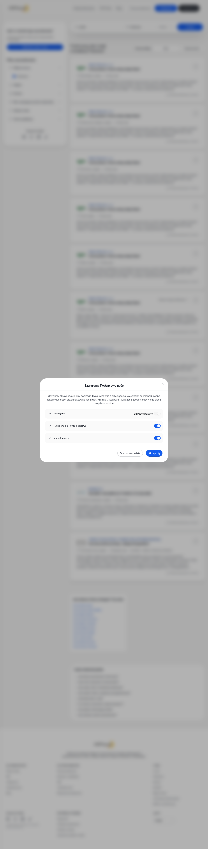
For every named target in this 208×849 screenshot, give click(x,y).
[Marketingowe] (157, 438)
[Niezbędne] (157, 413)
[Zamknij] (163, 383)
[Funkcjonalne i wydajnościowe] (157, 426)
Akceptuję (154, 453)
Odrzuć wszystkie (130, 453)
